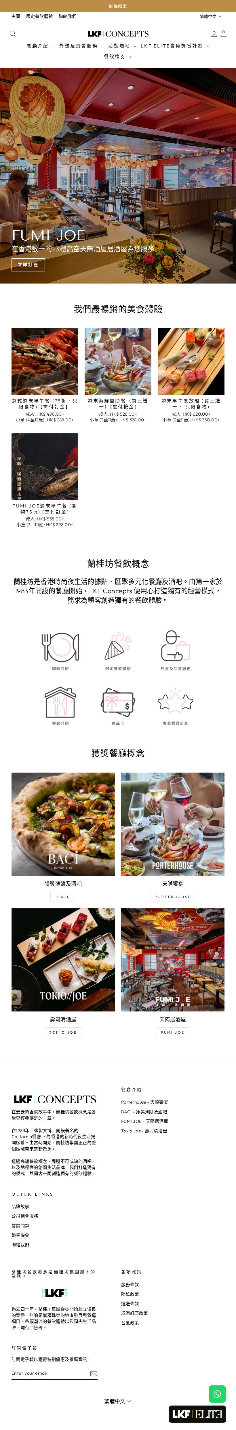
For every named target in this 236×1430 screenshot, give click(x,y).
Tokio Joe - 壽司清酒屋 (144, 1131)
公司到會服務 (25, 1216)
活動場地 (120, 46)
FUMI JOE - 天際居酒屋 (144, 1121)
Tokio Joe (63, 1032)
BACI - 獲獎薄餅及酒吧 (144, 1112)
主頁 (16, 16)
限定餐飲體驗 (39, 16)
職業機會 (20, 1235)
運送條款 (130, 1303)
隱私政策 (130, 1294)
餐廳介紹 (39, 46)
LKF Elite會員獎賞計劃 (173, 46)
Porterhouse (173, 897)
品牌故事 (20, 1206)
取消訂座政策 (134, 1313)
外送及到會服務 (79, 46)
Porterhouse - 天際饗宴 (144, 1102)
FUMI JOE (173, 1032)
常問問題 (20, 1226)
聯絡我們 (68, 16)
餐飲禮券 (116, 56)
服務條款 (130, 1284)
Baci (63, 897)
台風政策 (130, 1323)
